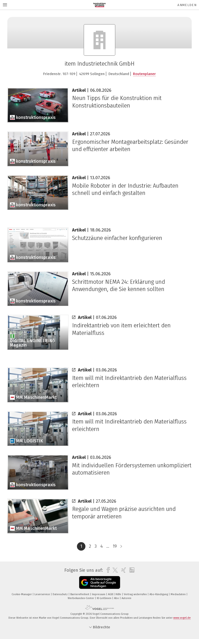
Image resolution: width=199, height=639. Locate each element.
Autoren (126, 598)
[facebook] (106, 570)
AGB (111, 594)
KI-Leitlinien (104, 598)
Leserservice (42, 594)
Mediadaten (178, 594)
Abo (117, 598)
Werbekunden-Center (81, 598)
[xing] (122, 570)
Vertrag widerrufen (136, 594)
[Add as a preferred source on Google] (99, 582)
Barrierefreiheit (80, 594)
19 (115, 546)
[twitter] (113, 570)
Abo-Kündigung (159, 594)
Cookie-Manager (22, 594)
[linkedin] (130, 570)
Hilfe (119, 594)
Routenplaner (144, 74)
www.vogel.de (182, 617)
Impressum (99, 594)
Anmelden (187, 5)
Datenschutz (60, 594)
